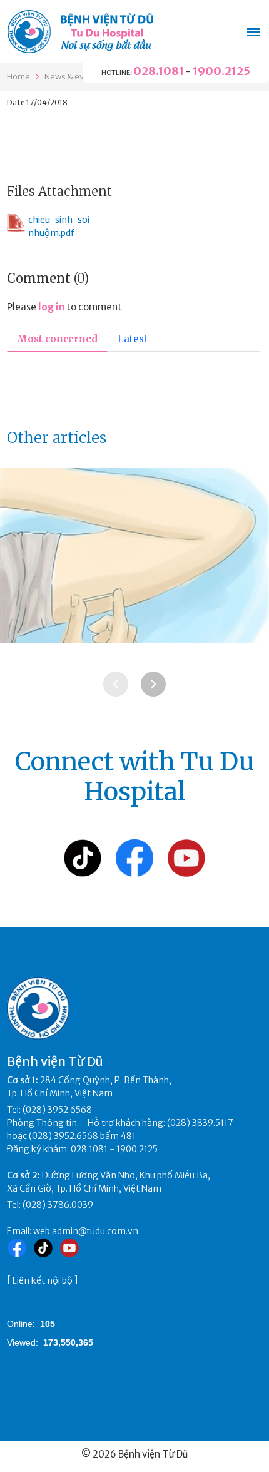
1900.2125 (221, 71)
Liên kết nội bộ (43, 1280)
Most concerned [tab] (57, 339)
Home (18, 76)
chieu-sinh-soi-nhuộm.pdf (61, 226)
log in (51, 307)
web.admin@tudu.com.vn (85, 1231)
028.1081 (158, 71)
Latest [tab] (133, 339)
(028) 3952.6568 (57, 1109)
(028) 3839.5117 (200, 1122)
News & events (73, 76)
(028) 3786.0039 (58, 1204)
